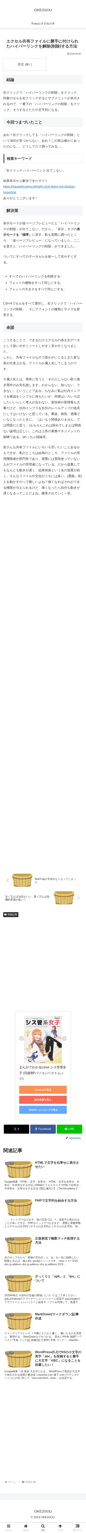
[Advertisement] (43, 685)
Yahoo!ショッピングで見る (43, 1109)
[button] (77, 919)
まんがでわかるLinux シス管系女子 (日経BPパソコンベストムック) (42, 1073)
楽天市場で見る (43, 1099)
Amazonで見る (43, 1089)
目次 (21, 64)
